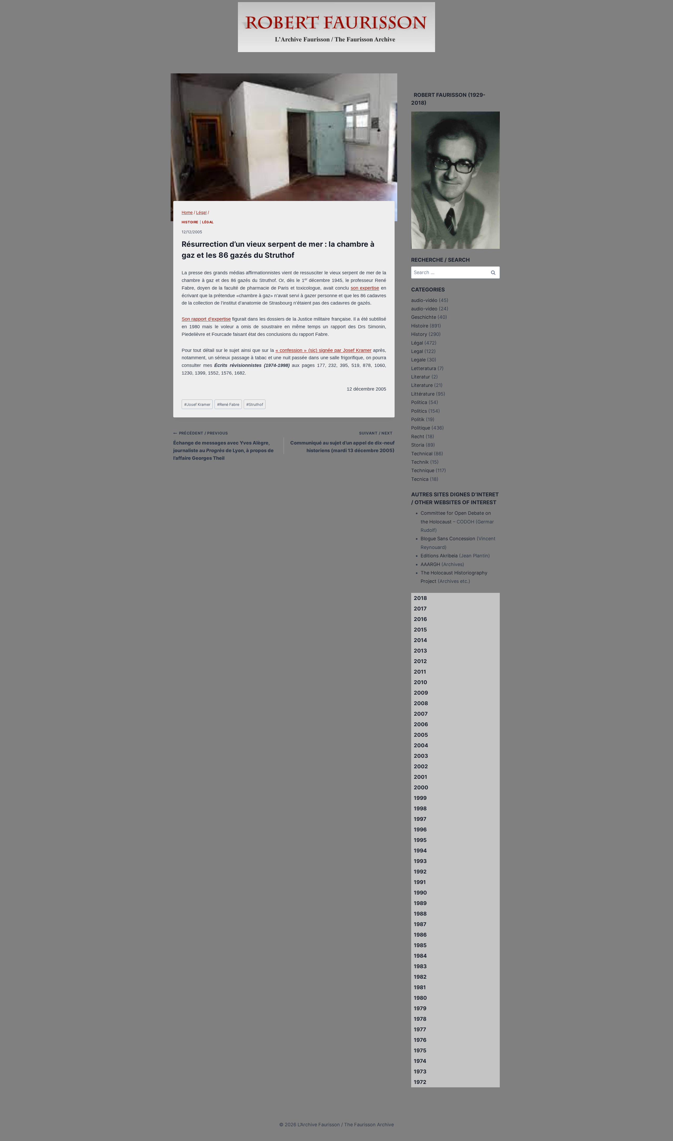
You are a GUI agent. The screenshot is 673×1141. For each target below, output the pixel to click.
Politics (419, 411)
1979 (420, 1008)
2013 (420, 651)
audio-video (424, 308)
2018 (420, 598)
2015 (420, 630)
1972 (420, 1082)
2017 (420, 608)
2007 (421, 714)
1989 (420, 903)
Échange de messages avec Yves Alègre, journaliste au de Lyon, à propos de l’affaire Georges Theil (223, 446)
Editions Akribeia (439, 555)
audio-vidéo (424, 300)
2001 (420, 777)
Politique (420, 428)
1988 (420, 914)
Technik (420, 462)
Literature (422, 385)
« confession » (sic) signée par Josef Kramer (323, 350)
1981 (420, 987)
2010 (420, 682)
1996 (420, 829)
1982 (420, 977)
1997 (420, 819)
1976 (420, 1040)
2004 (421, 745)
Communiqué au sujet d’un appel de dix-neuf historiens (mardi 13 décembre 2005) (342, 442)
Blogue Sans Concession (448, 538)
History (419, 334)
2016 (420, 619)
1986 (420, 935)
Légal (208, 222)
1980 (420, 998)
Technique (422, 470)
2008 (421, 703)
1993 (420, 861)
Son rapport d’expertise (206, 319)
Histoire (190, 222)
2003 (421, 756)
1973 (420, 1071)
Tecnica (420, 479)
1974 (420, 1061)
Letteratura (423, 368)
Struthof (254, 404)
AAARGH (430, 564)
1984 (420, 956)
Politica (419, 402)
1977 (420, 1029)
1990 (420, 893)
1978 (420, 1019)
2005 (421, 735)
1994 (420, 850)
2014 (420, 640)
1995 (420, 840)
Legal (417, 351)
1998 (420, 808)
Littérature (423, 394)
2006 (421, 724)
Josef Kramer (197, 404)
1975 (420, 1050)
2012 (420, 661)
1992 (420, 872)
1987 (420, 924)
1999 (420, 798)
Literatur (420, 377)
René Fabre (228, 404)
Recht (417, 436)
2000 (421, 787)
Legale (418, 359)
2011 (420, 672)
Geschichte (423, 317)
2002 (421, 766)
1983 (420, 966)
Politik (418, 419)
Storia (417, 445)
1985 (420, 945)
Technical (421, 453)
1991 (420, 882)
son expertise (365, 288)
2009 (421, 693)
